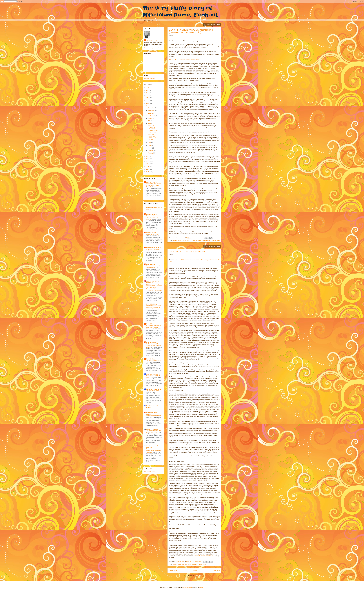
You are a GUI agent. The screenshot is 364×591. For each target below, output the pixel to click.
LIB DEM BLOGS (149, 472)
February (151, 150)
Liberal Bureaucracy (152, 324)
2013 (148, 105)
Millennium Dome (151, 40)
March (150, 148)
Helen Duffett (150, 264)
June (149, 123)
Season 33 (195, 564)
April (149, 145)
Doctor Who (181, 564)
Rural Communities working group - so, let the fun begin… (153, 327)
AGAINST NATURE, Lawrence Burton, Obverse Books (184, 59)
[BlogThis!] (206, 238)
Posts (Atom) (198, 575)
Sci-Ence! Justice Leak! (154, 389)
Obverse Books (215, 240)
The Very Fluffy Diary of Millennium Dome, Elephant (180, 11)
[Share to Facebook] (210, 238)
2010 (148, 161)
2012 (148, 156)
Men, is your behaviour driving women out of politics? (152, 217)
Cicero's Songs (151, 232)
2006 (148, 171)
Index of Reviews (149, 78)
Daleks (175, 564)
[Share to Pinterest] (212, 238)
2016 (148, 98)
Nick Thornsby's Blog (153, 374)
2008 (148, 166)
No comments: (197, 238)
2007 (148, 169)
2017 (148, 95)
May (149, 142)
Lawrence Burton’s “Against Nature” (203, 555)
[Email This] (205, 238)
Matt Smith (188, 564)
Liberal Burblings (151, 304)
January (150, 153)
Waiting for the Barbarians (153, 234)
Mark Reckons (150, 359)
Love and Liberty (151, 182)
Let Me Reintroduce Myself (153, 415)
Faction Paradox (186, 240)
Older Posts (216, 571)
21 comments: (197, 561)
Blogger (201, 587)
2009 (148, 164)
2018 (148, 92)
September (151, 115)
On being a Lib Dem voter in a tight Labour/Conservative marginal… (154, 450)
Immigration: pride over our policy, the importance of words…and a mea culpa (153, 307)
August (150, 118)
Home (195, 571)
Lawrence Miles (206, 240)
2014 (148, 103)
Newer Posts (173, 571)
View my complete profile (151, 48)
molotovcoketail (187, 587)
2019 (148, 90)
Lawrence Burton (196, 240)
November (151, 110)
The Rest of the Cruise (152, 390)
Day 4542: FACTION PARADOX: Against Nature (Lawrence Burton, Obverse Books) (191, 31)
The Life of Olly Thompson (153, 360)
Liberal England (151, 342)
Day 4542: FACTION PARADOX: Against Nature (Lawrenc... (153, 129)
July (149, 121)
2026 (148, 87)
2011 (148, 159)
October (150, 113)
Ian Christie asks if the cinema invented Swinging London (153, 345)
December (151, 108)
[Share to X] (208, 238)
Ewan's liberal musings (153, 247)
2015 (148, 100)
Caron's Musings (151, 214)
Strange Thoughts (152, 429)
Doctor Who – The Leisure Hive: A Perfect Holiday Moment (153, 185)
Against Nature (177, 240)
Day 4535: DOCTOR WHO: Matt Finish (187, 251)
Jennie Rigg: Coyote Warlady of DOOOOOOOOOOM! (153, 282)
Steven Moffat (202, 564)
